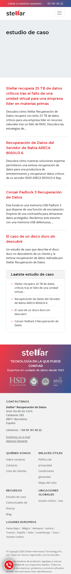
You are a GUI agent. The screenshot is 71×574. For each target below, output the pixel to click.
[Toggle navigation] (59, 13)
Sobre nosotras (15, 459)
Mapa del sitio (47, 482)
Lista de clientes (16, 471)
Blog (9, 514)
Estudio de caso (16, 497)
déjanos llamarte (16, 441)
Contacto (11, 465)
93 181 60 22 (55, 3)
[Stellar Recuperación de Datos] (15, 13)
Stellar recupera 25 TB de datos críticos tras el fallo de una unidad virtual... (36, 288)
